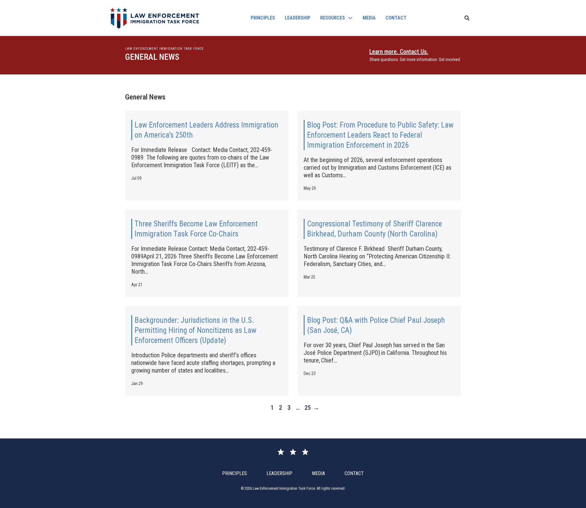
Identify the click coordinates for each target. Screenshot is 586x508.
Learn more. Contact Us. (398, 51)
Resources (332, 18)
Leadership (297, 18)
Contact (396, 18)
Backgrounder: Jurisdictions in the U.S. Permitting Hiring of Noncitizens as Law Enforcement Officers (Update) (195, 330)
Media (369, 18)
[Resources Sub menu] (350, 18)
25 (306, 407)
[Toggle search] (467, 18)
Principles (263, 18)
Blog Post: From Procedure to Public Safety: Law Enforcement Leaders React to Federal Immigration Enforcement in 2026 (380, 135)
